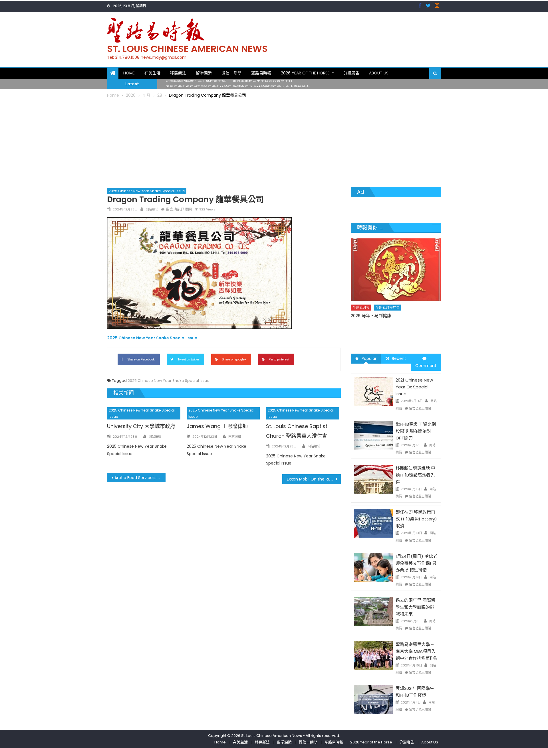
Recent (399, 358)
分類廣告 (351, 73)
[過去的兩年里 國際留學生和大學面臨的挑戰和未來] (373, 611)
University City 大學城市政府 (141, 426)
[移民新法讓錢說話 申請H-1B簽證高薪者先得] (373, 479)
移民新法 (178, 73)
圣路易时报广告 (388, 317)
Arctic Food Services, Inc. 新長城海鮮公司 (140, 478)
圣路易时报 (361, 317)
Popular (369, 358)
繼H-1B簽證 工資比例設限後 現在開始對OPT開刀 (416, 431)
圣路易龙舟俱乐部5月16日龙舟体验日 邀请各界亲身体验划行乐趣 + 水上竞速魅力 (238, 84)
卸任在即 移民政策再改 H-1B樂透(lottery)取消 (416, 519)
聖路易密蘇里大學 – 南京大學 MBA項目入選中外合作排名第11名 (416, 651)
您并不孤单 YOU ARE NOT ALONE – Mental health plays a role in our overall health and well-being (393, 332)
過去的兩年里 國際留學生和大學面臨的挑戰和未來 (415, 607)
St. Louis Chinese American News (187, 48)
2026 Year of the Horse (305, 73)
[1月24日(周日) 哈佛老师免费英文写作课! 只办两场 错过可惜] (373, 567)
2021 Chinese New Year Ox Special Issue (414, 387)
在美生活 (152, 73)
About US (378, 73)
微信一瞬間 (231, 73)
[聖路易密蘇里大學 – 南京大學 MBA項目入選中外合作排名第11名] (373, 655)
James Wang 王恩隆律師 (217, 426)
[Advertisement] (274, 142)
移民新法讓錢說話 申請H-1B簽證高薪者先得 (415, 475)
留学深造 (204, 73)
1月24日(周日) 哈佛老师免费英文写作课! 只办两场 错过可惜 (416, 563)
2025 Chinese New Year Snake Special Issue (147, 190)
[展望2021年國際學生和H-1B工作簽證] (373, 699)
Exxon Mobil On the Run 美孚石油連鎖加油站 (314, 479)
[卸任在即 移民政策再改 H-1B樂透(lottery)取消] (373, 523)
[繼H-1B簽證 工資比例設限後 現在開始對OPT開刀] (373, 435)
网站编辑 (152, 209)
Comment (425, 365)
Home (129, 73)
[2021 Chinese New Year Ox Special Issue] (373, 391)
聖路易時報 (261, 73)
